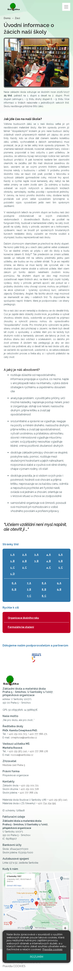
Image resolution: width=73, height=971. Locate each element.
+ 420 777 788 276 (38, 751)
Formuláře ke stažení (21, 627)
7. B (29, 589)
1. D (12, 573)
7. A (29, 583)
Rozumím (36, 956)
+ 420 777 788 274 (28, 792)
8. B (44, 589)
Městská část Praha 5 (14, 765)
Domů (7, 18)
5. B (60, 561)
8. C (44, 595)
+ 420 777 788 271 (37, 734)
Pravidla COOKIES (14, 966)
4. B (48, 561)
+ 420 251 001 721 (29, 785)
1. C (12, 567)
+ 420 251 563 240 (17, 751)
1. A (12, 554)
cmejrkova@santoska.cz (24, 737)
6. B (14, 589)
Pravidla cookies (52, 949)
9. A (59, 583)
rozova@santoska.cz (22, 755)
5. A (60, 554)
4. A (48, 554)
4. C (48, 567)
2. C (24, 567)
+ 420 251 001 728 (29, 789)
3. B (36, 561)
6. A (14, 583)
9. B (59, 589)
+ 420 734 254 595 (46, 803)
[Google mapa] (36, 906)
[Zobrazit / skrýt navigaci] (66, 7)
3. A (36, 554)
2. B (24, 561)
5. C (60, 567)
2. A (24, 554)
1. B (12, 561)
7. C (29, 595)
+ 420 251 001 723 (17, 734)
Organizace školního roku (23, 617)
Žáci (17, 18)
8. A (44, 583)
